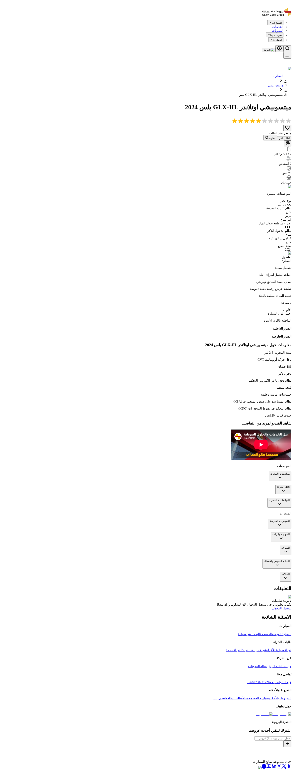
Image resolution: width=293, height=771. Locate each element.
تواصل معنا (275, 682)
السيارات (277, 76)
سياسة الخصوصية (257, 698)
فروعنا (286, 682)
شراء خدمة (233, 650)
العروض (277, 634)
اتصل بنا (277, 40)
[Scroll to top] (278, 25)
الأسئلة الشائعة (235, 698)
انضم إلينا (219, 698)
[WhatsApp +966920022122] (284, 25)
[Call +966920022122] (289, 25)
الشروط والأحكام (280, 698)
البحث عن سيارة (249, 634)
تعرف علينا (276, 35)
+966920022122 (257, 682)
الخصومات (266, 634)
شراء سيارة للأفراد (279, 650)
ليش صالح (266, 666)
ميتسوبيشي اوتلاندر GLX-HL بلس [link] (261, 94)
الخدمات (278, 666)
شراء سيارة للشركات (254, 650)
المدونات (277, 30)
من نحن (287, 666)
